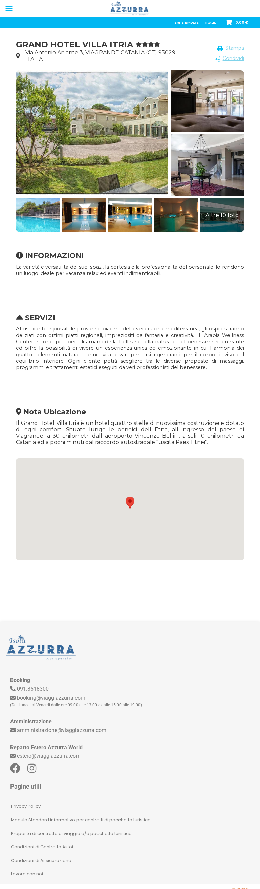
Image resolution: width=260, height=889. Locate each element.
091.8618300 (33, 689)
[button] (130, 503)
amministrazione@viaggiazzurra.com (61, 730)
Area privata (186, 23)
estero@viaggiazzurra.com (49, 756)
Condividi (233, 58)
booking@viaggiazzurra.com (51, 697)
